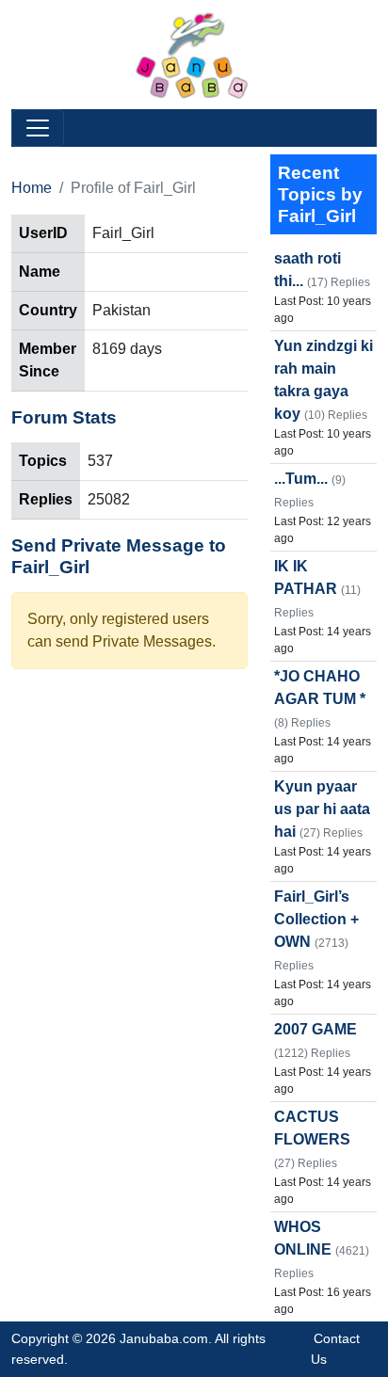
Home (31, 188)
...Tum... (301, 479)
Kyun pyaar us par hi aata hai (322, 809)
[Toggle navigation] (37, 128)
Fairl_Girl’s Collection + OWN (316, 919)
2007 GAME (315, 1029)
